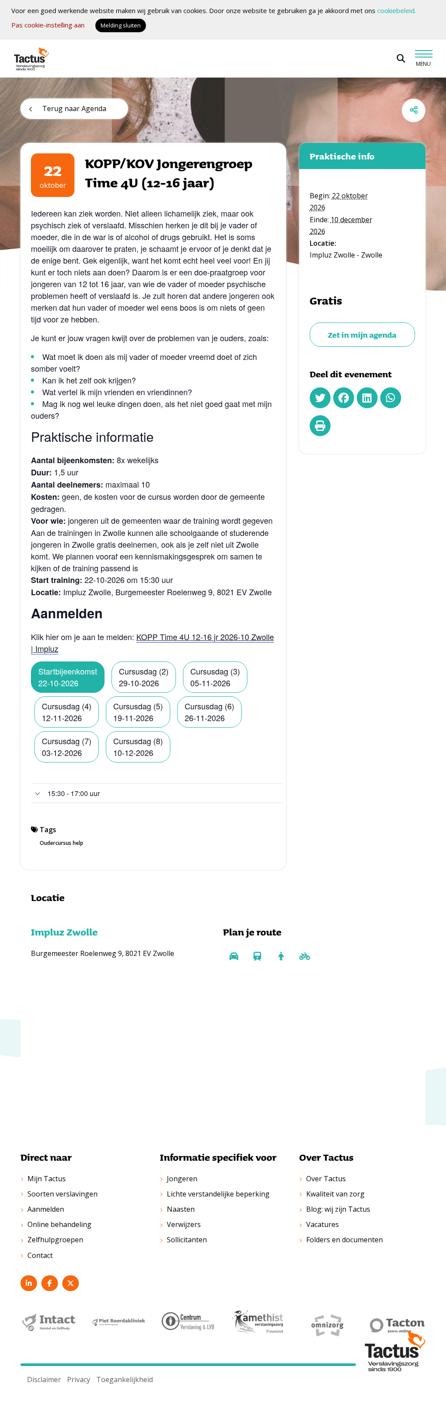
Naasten (181, 1209)
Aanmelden (45, 1209)
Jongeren (182, 1178)
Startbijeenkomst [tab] (67, 676)
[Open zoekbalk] (401, 58)
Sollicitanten (187, 1239)
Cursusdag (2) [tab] (144, 676)
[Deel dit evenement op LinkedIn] (367, 397)
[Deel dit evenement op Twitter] (320, 397)
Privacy (78, 1379)
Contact (40, 1255)
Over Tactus (326, 1178)
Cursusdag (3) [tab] (215, 676)
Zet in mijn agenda (362, 334)
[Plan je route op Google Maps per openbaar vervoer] (257, 956)
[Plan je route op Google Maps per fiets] (304, 956)
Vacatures (322, 1224)
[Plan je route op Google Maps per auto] (234, 956)
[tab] (156, 793)
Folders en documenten (344, 1239)
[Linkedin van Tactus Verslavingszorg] (28, 1283)
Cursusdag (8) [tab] (138, 746)
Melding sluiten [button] (121, 25)
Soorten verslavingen (62, 1194)
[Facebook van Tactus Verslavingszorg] (49, 1283)
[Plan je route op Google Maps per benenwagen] (281, 956)
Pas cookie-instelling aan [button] (47, 24)
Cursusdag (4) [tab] (66, 711)
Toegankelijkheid (124, 1379)
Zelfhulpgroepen (55, 1239)
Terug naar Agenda (74, 108)
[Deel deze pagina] (414, 110)
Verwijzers (184, 1224)
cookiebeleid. (396, 10)
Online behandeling (59, 1224)
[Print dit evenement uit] (320, 425)
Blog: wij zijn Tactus (338, 1209)
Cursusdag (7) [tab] (66, 746)
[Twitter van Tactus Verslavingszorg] (70, 1283)
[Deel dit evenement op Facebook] (343, 397)
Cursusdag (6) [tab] (209, 711)
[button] (156, 793)
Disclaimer (44, 1379)
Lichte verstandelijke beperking (218, 1194)
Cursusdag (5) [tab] (138, 711)
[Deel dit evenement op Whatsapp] (390, 397)
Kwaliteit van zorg (335, 1194)
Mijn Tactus (46, 1178)
